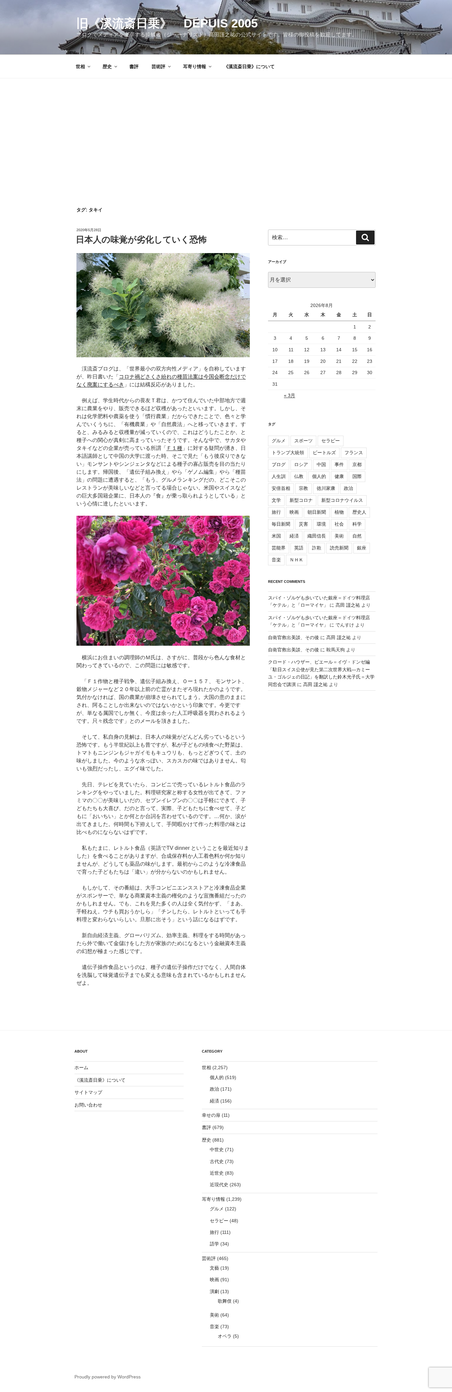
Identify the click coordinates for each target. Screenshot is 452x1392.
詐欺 (316, 547)
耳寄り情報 (194, 66)
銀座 (361, 547)
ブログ (279, 464)
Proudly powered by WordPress (107, 1376)
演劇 (214, 1291)
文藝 (214, 1268)
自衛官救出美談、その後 (293, 637)
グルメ (279, 440)
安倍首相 (281, 488)
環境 (321, 524)
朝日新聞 (316, 512)
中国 (321, 464)
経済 (294, 536)
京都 (357, 464)
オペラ (225, 1336)
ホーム (81, 1067)
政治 (348, 488)
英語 (298, 547)
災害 (303, 524)
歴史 (107, 66)
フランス (353, 452)
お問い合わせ (88, 1105)
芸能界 (279, 547)
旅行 (276, 512)
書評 (134, 66)
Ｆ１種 (174, 448)
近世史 (217, 1173)
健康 (339, 476)
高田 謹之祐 (348, 605)
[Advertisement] (226, 128)
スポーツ (303, 440)
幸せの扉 (211, 1115)
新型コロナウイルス (342, 500)
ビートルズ (324, 452)
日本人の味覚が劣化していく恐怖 (141, 239)
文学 (276, 500)
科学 (357, 524)
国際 (357, 476)
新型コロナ (301, 500)
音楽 (276, 559)
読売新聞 (339, 547)
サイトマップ (88, 1092)
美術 (339, 536)
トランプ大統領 (288, 452)
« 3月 (289, 395)
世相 (80, 66)
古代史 (217, 1161)
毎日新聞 (281, 524)
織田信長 (316, 536)
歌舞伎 (225, 1301)
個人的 (319, 476)
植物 (339, 512)
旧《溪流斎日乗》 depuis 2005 (167, 23)
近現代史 (219, 1184)
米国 (276, 536)
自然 (357, 536)
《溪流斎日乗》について (249, 66)
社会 (339, 524)
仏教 (298, 476)
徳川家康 (326, 488)
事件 (339, 464)
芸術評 (158, 66)
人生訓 (279, 476)
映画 (294, 512)
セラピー (330, 440)
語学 (214, 1243)
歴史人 (359, 512)
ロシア (301, 464)
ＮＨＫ (296, 559)
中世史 (217, 1149)
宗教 (303, 488)
